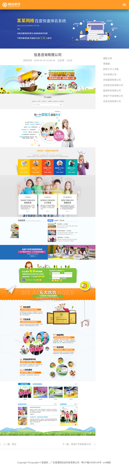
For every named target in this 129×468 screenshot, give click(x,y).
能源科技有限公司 (112, 90)
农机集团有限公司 (112, 80)
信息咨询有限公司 (112, 101)
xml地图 (107, 462)
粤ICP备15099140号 (91, 462)
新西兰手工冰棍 (111, 69)
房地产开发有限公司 (81, 444)
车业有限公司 (109, 74)
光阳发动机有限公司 (113, 85)
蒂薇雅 (106, 63)
